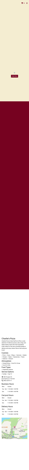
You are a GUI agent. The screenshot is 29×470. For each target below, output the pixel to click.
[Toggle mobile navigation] (26, 3)
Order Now (14, 76)
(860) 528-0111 (7, 380)
